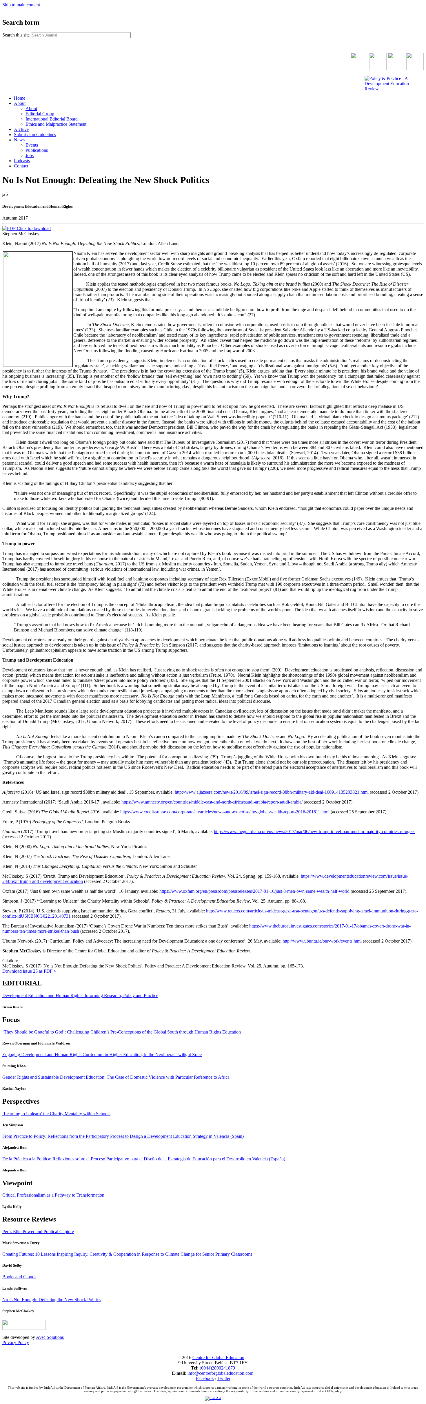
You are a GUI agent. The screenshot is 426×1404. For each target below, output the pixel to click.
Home (19, 98)
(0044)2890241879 (217, 1367)
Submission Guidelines (35, 134)
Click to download (33, 228)
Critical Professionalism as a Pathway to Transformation (53, 1195)
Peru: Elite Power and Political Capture (38, 1231)
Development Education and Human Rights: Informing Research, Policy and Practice (80, 995)
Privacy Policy (15, 1342)
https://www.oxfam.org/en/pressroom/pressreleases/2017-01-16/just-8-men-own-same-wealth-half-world (254, 891)
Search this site (16, 34)
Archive (21, 129)
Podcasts (22, 160)
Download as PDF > (29, 971)
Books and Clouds (19, 1276)
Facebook (205, 1378)
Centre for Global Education (218, 1357)
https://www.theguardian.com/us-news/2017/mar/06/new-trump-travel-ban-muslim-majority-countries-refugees (314, 831)
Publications (37, 150)
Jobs (30, 155)
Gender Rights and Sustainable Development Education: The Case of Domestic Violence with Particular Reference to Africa (116, 1077)
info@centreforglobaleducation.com (220, 1373)
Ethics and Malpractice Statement (56, 124)
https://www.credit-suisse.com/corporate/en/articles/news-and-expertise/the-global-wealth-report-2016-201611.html (224, 811)
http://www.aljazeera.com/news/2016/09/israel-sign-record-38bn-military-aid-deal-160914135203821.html (272, 792)
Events (32, 145)
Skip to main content (21, 4)
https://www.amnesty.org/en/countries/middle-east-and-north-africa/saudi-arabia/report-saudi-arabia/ (212, 801)
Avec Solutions (50, 1337)
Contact (21, 165)
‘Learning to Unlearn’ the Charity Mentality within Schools (56, 1113)
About (20, 103)
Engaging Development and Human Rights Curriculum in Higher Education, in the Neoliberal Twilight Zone (102, 1054)
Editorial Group (40, 113)
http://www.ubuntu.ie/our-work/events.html (322, 941)
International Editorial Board (52, 118)
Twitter (223, 1378)
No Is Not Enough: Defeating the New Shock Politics (51, 1299)
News (19, 139)
